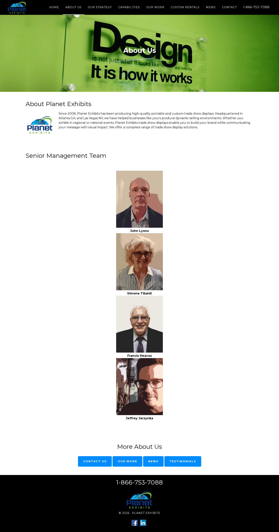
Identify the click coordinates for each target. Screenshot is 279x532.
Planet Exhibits (18, 7)
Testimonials (182, 461)
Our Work (127, 461)
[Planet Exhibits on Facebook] (135, 526)
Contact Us (95, 461)
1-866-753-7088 (139, 482)
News (153, 461)
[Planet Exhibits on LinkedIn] (143, 526)
